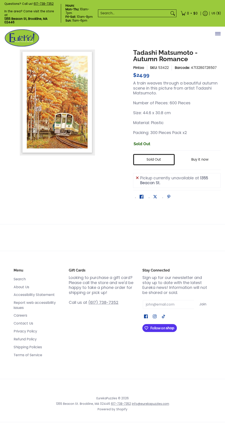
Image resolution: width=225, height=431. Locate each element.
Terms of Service (28, 355)
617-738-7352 (44, 4)
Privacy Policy (25, 331)
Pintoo (138, 67)
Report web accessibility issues (35, 305)
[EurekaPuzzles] (22, 38)
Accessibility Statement (34, 294)
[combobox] (133, 13)
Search (20, 279)
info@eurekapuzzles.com (150, 404)
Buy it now (200, 159)
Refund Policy (25, 339)
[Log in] (205, 13)
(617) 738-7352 (103, 302)
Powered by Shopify (112, 409)
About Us (21, 287)
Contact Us (23, 323)
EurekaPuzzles (106, 398)
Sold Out (154, 159)
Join (202, 304)
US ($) (216, 13)
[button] (141, 197)
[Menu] (218, 34)
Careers (20, 315)
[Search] (172, 13)
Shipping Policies (28, 347)
